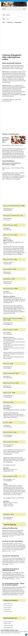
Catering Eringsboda (8, 625)
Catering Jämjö (7, 623)
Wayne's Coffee (7, 392)
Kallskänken (6, 514)
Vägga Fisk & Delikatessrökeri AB (11, 205)
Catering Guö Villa (8, 605)
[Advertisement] (14, 37)
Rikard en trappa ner (8, 329)
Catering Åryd (7, 609)
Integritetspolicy (17, 632)
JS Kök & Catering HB (8, 373)
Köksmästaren (7, 279)
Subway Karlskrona (8, 476)
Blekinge (10, 22)
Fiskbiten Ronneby (8, 225)
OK (26, 634)
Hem (3, 22)
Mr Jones (5, 422)
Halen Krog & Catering (9, 383)
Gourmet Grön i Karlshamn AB (11, 215)
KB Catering (6, 402)
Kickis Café (6, 363)
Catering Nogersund (8, 621)
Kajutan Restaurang (8, 288)
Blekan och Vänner (8, 235)
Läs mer (11, 536)
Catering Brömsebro (8, 627)
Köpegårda (18, 22)
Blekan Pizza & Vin (8, 259)
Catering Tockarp (8, 611)
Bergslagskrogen (7, 269)
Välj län (8, 15)
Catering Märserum (8, 603)
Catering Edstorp (7, 607)
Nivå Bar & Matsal (7, 432)
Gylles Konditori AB (8, 442)
